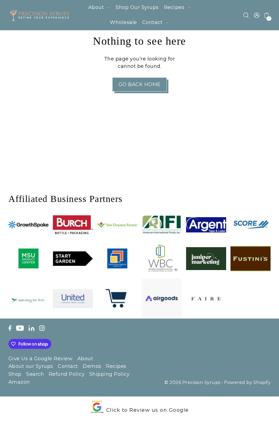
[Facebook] (9, 327)
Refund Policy (67, 374)
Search (35, 374)
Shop (15, 374)
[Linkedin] (31, 327)
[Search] (246, 15)
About (85, 359)
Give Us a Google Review (40, 359)
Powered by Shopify (247, 382)
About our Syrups (30, 366)
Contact (68, 366)
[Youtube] (20, 327)
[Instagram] (42, 327)
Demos (92, 366)
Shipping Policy (109, 374)
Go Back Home (140, 84)
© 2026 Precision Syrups (192, 382)
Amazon (19, 382)
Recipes (116, 366)
